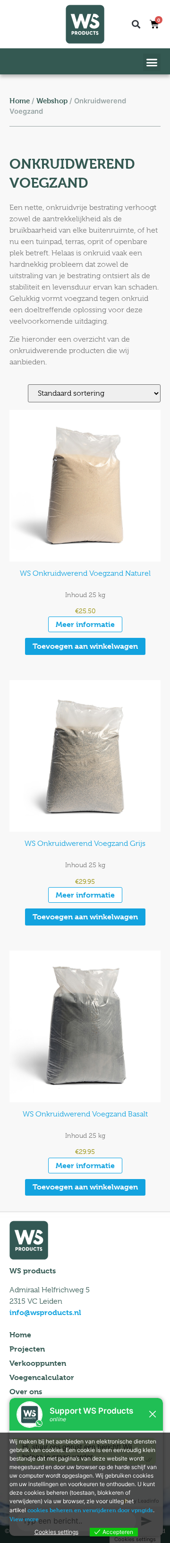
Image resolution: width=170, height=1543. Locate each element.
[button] (136, 24)
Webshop (52, 100)
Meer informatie (85, 624)
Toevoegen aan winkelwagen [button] (85, 646)
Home (19, 100)
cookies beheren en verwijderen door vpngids (90, 1510)
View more (24, 1519)
